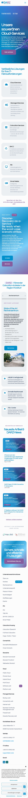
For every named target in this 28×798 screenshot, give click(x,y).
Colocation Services (17, 125)
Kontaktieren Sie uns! (19, 203)
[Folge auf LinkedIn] (4, 762)
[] (24, 789)
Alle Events (7, 264)
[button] (26, 766)
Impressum (19, 796)
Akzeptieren (14, 784)
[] (24, 796)
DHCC (12, 146)
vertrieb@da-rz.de (8, 741)
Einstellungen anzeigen (14, 792)
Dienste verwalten (13, 780)
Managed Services (17, 103)
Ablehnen (14, 788)
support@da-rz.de (8, 753)
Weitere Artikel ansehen (14, 519)
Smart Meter (14, 181)
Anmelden (7, 258)
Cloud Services (15, 83)
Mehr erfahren (8, 52)
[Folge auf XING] (7, 762)
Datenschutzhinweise (10, 796)
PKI (11, 165)
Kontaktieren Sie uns (14, 561)
